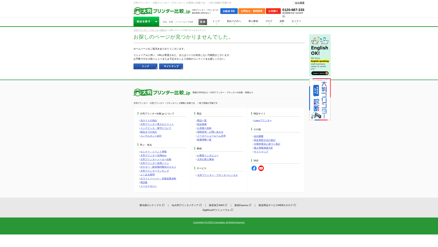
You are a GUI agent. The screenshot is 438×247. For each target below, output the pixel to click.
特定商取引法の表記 (264, 140)
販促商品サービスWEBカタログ (276, 205)
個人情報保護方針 (263, 147)
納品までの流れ (148, 132)
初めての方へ (234, 21)
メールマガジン (148, 186)
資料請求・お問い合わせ (210, 132)
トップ (216, 21)
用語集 (143, 182)
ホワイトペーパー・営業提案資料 (158, 178)
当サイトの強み (148, 120)
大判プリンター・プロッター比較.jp (149, 30)
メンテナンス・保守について (155, 128)
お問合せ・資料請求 (251, 11)
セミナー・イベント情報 (153, 151)
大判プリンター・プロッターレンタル (217, 175)
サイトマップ (261, 151)
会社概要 (300, 2)
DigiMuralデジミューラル (216, 210)
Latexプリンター (263, 120)
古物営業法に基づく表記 (267, 144)
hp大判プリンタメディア (185, 205)
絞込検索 (202, 124)
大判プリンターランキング (154, 170)
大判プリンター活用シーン (154, 163)
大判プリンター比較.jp (161, 11)
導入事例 (253, 21)
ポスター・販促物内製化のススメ (158, 167)
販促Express (241, 205)
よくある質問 (147, 174)
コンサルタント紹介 (151, 135)
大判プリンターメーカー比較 (155, 159)
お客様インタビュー (208, 155)
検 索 (202, 22)
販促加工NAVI (216, 205)
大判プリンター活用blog (153, 155)
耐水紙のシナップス (150, 205)
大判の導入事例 (205, 159)
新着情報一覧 (204, 139)
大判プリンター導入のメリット (157, 124)
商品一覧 (202, 120)
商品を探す (147, 21)
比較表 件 (229, 11)
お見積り (273, 11)
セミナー (296, 21)
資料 (282, 21)
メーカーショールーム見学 (211, 135)
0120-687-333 (293, 9)
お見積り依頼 (204, 128)
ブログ (268, 21)
